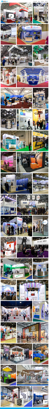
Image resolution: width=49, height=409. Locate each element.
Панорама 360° (35, 1)
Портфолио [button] (42, 1)
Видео (39, 1)
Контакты (46, 1)
